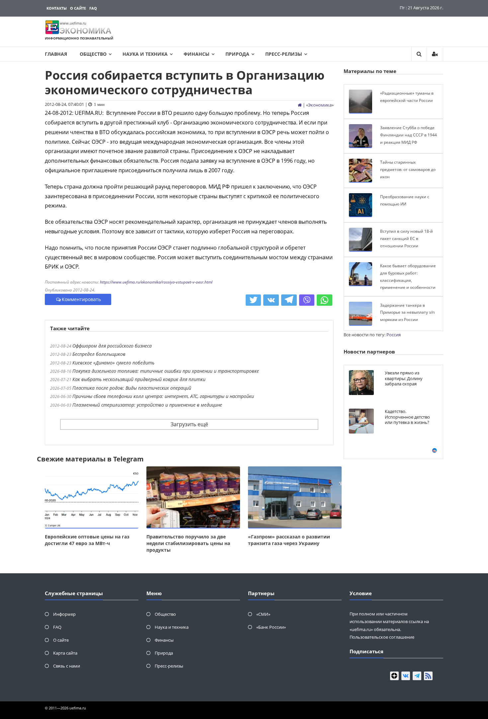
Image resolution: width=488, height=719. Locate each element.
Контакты (56, 8)
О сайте (78, 8)
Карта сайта (65, 653)
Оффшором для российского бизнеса (112, 346)
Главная (56, 54)
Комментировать (81, 299)
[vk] (405, 676)
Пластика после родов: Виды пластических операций (131, 388)
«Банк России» (271, 627)
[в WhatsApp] (324, 300)
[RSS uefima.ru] (428, 676)
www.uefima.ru (73, 23)
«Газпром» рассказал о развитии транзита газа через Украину (289, 539)
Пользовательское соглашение (382, 637)
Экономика (320, 105)
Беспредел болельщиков (98, 354)
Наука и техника (145, 54)
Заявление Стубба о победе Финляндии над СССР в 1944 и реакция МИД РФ (408, 135)
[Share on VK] (271, 300)
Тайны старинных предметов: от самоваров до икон (408, 169)
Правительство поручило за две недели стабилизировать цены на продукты (188, 543)
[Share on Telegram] (289, 300)
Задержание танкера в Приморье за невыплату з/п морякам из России (407, 312)
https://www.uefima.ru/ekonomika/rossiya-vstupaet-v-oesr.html (156, 282)
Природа (237, 54)
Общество (93, 54)
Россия (393, 335)
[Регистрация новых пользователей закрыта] (435, 54)
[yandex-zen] (394, 676)
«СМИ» (263, 614)
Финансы (196, 54)
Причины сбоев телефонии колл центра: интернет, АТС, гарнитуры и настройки (163, 396)
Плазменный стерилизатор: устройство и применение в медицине (147, 405)
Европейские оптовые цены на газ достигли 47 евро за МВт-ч (87, 539)
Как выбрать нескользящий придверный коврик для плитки (138, 379)
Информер (64, 614)
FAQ (93, 8)
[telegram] (417, 676)
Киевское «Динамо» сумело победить (113, 363)
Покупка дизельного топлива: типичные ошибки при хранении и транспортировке (165, 371)
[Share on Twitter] (253, 300)
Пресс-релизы (283, 54)
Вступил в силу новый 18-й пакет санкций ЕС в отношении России (406, 238)
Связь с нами (66, 666)
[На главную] (300, 105)
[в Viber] (307, 300)
